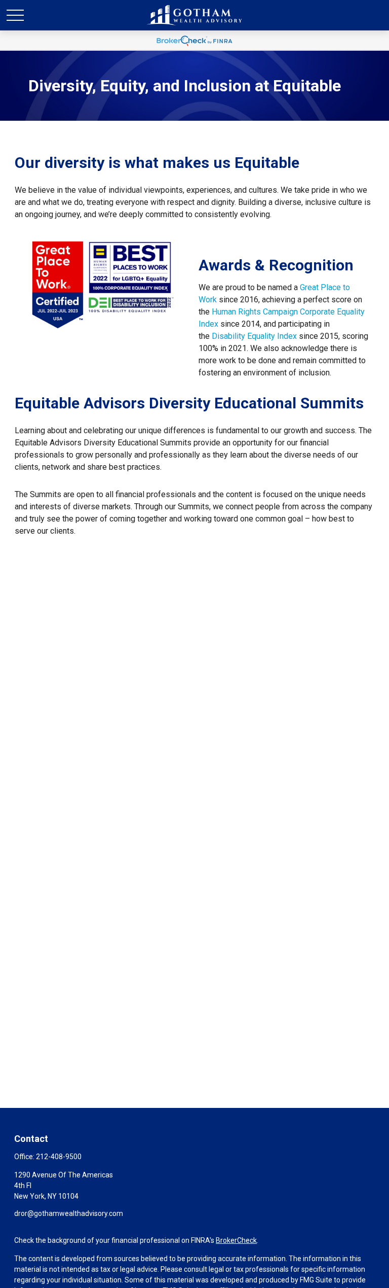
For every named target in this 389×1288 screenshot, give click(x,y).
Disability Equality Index (254, 336)
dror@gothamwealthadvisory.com (68, 1213)
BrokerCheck (236, 1240)
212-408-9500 (59, 1157)
